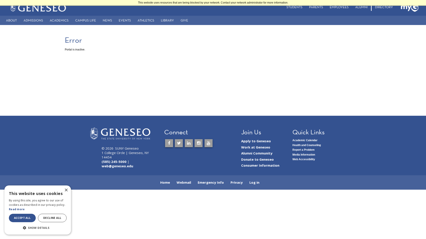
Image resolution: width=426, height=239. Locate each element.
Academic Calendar (305, 140)
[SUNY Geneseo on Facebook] (169, 143)
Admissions (33, 20)
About (11, 20)
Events (125, 20)
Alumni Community (256, 153)
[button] (38, 227)
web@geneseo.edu (117, 166)
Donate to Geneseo (257, 159)
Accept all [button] (22, 218)
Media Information (303, 154)
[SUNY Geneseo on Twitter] (179, 143)
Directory (384, 7)
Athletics (146, 20)
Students (294, 7)
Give (184, 20)
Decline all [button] (52, 218)
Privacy (237, 182)
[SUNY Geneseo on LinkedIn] (189, 143)
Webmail (184, 182)
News (107, 20)
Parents (316, 7)
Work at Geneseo (255, 147)
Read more (17, 209)
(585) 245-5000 (114, 161)
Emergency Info (211, 182)
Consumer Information (260, 165)
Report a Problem (303, 149)
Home (165, 182)
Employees (339, 7)
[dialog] (37, 210)
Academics (59, 20)
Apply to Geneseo (256, 141)
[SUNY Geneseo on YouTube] (209, 143)
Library (167, 20)
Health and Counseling (306, 145)
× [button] (66, 190)
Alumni (361, 7)
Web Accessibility (303, 159)
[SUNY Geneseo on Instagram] (199, 143)
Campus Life (85, 20)
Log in (254, 182)
